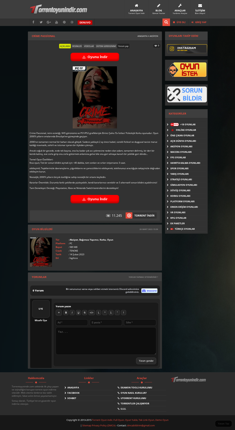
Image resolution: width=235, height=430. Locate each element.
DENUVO (85, 22)
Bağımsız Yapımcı (89, 239)
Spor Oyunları (179, 168)
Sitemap (87, 425)
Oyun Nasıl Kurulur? (133, 392)
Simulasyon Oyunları (183, 185)
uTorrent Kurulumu (133, 398)
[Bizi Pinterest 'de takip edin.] (64, 22)
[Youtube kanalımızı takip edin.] (56, 22)
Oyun (110, 239)
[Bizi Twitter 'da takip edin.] (41, 22)
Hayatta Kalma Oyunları (185, 163)
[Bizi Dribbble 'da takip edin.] (72, 22)
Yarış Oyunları (179, 174)
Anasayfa (142, 36)
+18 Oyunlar (183, 124)
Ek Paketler (177, 223)
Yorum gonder (146, 360)
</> (91, 312)
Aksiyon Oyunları (181, 146)
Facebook (72, 392)
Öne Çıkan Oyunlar (182, 135)
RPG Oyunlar (178, 217)
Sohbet (71, 398)
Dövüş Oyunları (180, 190)
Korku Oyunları (180, 196)
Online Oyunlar (185, 130)
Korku (103, 239)
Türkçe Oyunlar (184, 228)
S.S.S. (123, 408)
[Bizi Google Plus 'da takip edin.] (49, 22)
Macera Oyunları (181, 152)
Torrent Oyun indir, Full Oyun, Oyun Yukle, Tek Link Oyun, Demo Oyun (130, 420)
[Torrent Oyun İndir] (188, 382)
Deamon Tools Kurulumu (136, 387)
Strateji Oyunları (181, 179)
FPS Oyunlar (178, 157)
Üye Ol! (181, 22)
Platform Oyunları (182, 201)
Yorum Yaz (223, 423)
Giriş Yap (200, 22)
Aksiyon (154, 36)
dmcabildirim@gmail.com (141, 425)
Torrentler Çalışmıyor (134, 403)
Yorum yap (123, 46)
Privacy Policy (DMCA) (103, 425)
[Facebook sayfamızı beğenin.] (33, 22)
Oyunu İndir (97, 57)
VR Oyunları (177, 212)
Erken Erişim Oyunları (184, 206)
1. (111, 312)
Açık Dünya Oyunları (183, 141)
